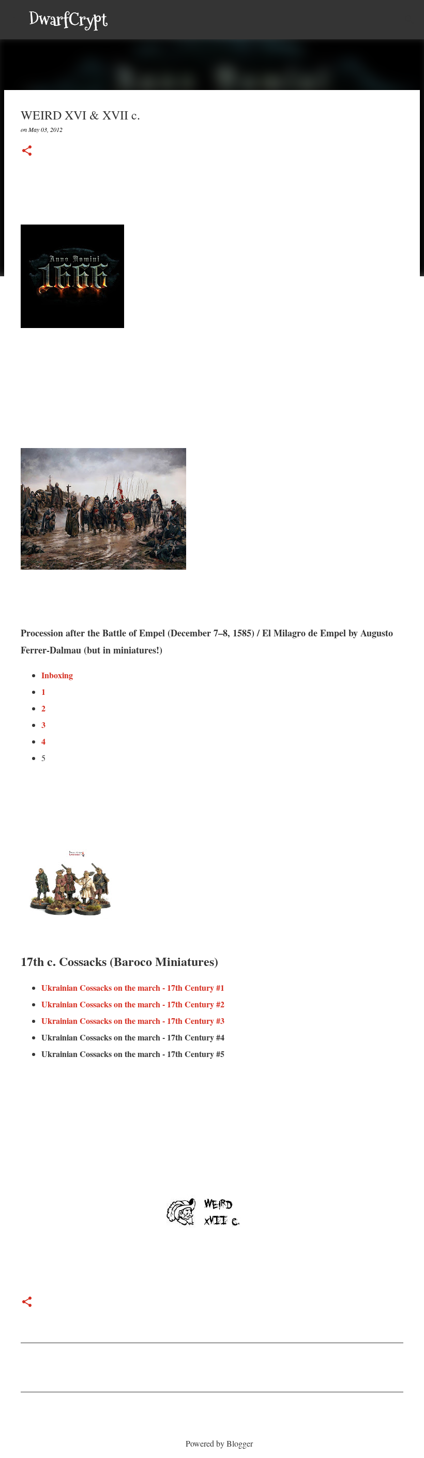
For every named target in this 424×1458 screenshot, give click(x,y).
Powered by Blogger (218, 1443)
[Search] (122, 19)
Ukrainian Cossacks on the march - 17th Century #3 (132, 1020)
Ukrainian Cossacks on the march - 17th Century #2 (132, 1004)
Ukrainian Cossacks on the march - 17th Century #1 (132, 987)
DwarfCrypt (68, 19)
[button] (27, 151)
